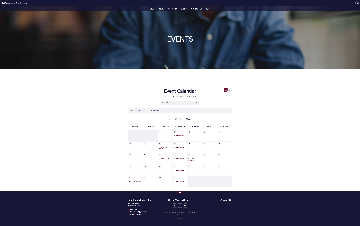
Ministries (172, 9)
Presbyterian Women (163, 148)
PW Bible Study (165, 158)
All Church (136, 110)
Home (208, 9)
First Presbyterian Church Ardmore (14, 3)
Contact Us (196, 9)
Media (161, 9)
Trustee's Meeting (192, 159)
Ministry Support (159, 110)
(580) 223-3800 (135, 214)
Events (184, 9)
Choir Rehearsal (179, 136)
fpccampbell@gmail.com (138, 212)
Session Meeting (135, 181)
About (152, 9)
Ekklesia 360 (180, 218)
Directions (133, 209)
